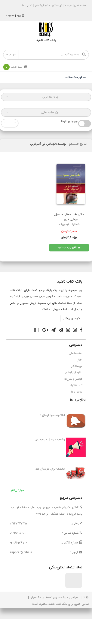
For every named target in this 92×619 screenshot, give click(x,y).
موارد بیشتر (17, 490)
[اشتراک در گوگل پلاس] (45, 330)
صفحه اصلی (80, 5)
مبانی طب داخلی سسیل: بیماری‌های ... (69, 217)
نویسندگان (57, 5)
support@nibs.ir (21, 552)
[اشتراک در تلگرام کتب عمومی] (61, 330)
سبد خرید (14, 67)
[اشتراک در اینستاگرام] (75, 330)
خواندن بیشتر (71, 318)
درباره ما (68, 5)
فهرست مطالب (74, 77)
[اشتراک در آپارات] (36, 330)
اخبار (79, 360)
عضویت (10, 15)
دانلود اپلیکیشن (42, 5)
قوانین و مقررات (73, 379)
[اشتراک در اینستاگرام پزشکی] (68, 330)
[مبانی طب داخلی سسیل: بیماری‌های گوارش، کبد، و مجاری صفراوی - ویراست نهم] (69, 185)
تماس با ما (27, 5)
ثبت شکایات (75, 385)
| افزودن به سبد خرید (68, 248)
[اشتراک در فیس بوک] (81, 330)
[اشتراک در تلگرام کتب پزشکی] (53, 330)
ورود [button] (18, 15)
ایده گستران (37, 597)
